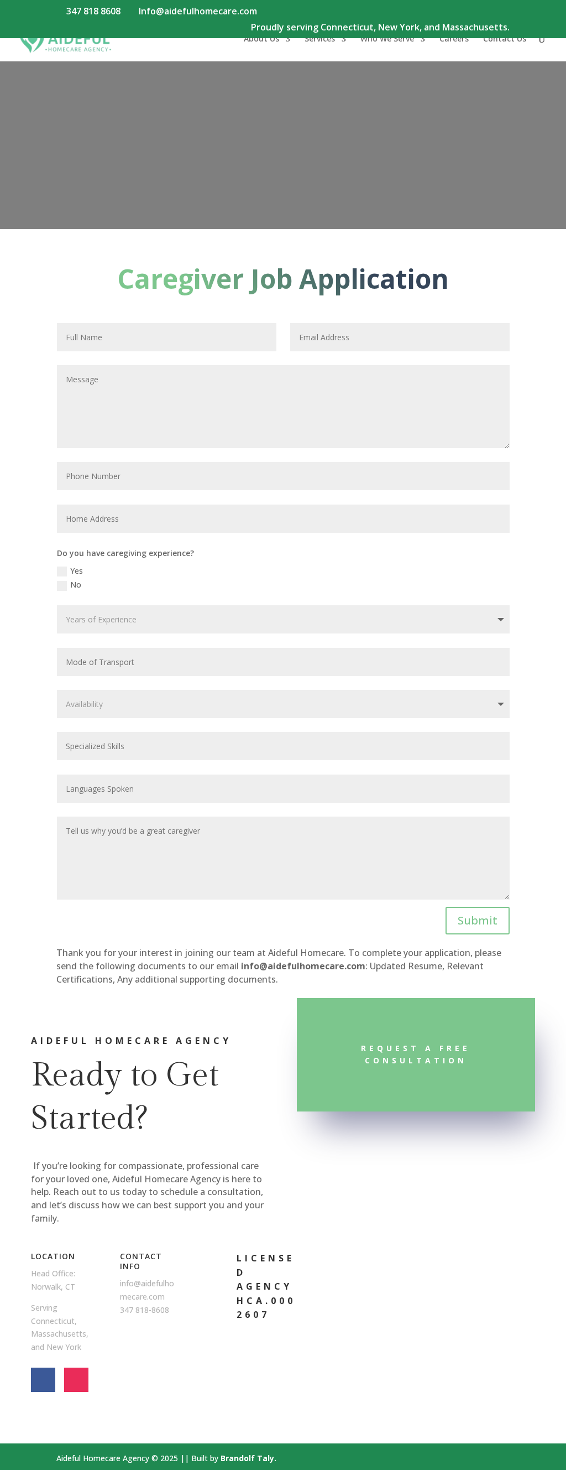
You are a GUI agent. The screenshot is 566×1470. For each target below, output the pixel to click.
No (75, 584)
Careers (454, 39)
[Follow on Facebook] (43, 1380)
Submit (477, 920)
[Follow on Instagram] (76, 1380)
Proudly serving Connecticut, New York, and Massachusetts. (380, 28)
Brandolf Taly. (248, 1458)
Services (320, 39)
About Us (261, 39)
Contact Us (504, 39)
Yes (76, 570)
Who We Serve (387, 39)
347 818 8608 (93, 11)
